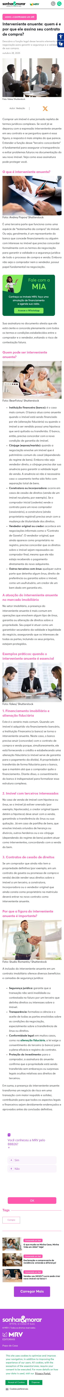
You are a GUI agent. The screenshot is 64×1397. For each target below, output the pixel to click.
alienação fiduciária (32, 1040)
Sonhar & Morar (13, 3)
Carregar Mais (32, 1291)
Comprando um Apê (23, 17)
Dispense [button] (36, 1382)
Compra (11, 1220)
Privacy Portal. (43, 1373)
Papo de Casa (10, 1346)
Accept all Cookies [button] (16, 1382)
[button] (17, 1389)
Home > (9, 17)
